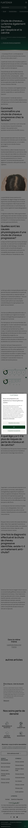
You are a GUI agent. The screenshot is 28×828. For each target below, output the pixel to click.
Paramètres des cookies (14, 423)
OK (14, 427)
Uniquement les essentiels (14, 430)
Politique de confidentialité (8, 418)
